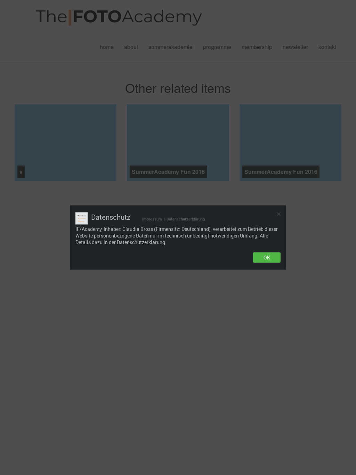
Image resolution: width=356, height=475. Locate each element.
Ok (267, 258)
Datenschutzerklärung (186, 219)
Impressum (152, 219)
